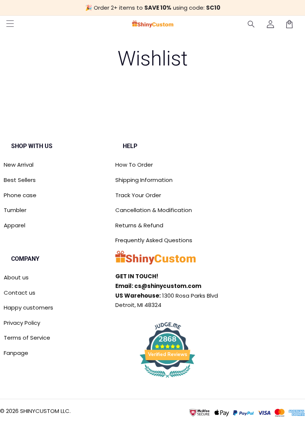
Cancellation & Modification (153, 210)
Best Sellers (20, 180)
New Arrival (18, 165)
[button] (251, 24)
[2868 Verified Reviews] (167, 379)
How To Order (134, 165)
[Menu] (10, 24)
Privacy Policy (22, 323)
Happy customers (28, 307)
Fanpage (16, 353)
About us (16, 277)
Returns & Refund (139, 225)
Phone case (20, 195)
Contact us (19, 293)
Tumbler (15, 210)
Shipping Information (144, 180)
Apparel (14, 225)
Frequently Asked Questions (153, 240)
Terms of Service (27, 338)
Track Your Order (138, 195)
